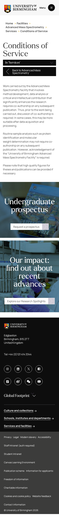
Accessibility (44, 437)
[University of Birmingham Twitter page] (28, 369)
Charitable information (16, 487)
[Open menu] (51, 7)
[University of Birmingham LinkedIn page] (18, 369)
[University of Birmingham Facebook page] (39, 369)
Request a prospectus (26, 227)
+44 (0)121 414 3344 (19, 354)
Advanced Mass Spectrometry (25, 27)
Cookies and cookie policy (17, 496)
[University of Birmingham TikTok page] (7, 381)
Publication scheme (14, 470)
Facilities (22, 23)
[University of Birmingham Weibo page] (18, 381)
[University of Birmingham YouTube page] (39, 381)
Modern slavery (28, 437)
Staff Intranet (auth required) (19, 445)
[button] (29, 63)
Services (11, 31)
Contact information (14, 504)
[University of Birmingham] (20, 7)
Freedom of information (16, 479)
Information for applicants (39, 470)
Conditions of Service (34, 31)
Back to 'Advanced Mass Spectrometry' (26, 71)
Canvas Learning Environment (19, 462)
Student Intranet (13, 453)
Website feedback (41, 496)
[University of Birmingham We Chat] (28, 381)
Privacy (7, 437)
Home (9, 23)
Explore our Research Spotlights (26, 301)
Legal (16, 437)
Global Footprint (17, 396)
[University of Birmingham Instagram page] (7, 369)
